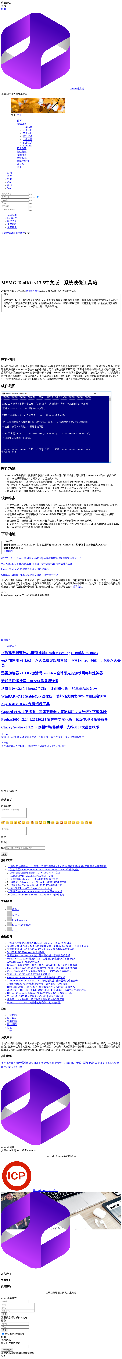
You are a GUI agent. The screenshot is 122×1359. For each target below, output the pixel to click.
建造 (102, 1063)
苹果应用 (27, 133)
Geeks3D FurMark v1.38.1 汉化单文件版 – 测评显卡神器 (29, 575)
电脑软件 (27, 127)
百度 (9, 176)
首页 (19, 120)
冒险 (85, 1062)
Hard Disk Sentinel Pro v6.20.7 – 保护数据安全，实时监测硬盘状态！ (42, 987)
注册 (3, 9)
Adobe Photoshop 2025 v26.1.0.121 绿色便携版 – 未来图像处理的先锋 (42, 980)
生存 (3, 1063)
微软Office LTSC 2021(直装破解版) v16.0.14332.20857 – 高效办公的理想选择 (46, 990)
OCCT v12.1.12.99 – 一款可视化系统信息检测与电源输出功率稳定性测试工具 (41, 558)
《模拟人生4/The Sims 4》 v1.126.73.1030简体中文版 (35, 885)
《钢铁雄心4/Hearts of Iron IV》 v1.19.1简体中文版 (34, 872)
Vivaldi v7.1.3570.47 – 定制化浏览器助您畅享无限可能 (35, 996)
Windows (27, 145)
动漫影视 (21, 158)
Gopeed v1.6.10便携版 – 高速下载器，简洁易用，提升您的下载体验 (54, 712)
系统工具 (12, 645)
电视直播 (38, 1063)
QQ (3, 848)
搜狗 (9, 185)
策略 (79, 1062)
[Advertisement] (61, 255)
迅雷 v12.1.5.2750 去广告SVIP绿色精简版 (28, 974)
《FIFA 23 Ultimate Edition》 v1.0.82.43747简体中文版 (37, 894)
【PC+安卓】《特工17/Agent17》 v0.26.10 (30, 888)
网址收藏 (12, 1018)
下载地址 (8, 551)
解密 (31, 1063)
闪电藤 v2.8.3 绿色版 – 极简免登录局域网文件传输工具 (35, 999)
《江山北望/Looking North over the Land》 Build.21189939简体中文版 (43, 869)
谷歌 (9, 179)
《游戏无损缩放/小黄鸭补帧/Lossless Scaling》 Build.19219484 (49, 653)
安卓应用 (27, 130)
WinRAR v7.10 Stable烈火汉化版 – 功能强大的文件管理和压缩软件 (53, 696)
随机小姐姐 (23, 161)
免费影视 (12, 224)
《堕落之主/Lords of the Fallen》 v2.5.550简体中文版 (35, 891)
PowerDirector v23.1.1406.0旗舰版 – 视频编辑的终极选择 (36, 977)
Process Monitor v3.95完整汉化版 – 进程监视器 (25, 569)
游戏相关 (27, 136)
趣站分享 (21, 151)
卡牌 (68, 1063)
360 (9, 188)
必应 (9, 182)
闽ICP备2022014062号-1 (45, 1190)
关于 (19, 167)
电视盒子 (27, 139)
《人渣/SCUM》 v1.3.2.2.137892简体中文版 (30, 876)
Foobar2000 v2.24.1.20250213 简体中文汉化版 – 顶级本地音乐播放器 (54, 719)
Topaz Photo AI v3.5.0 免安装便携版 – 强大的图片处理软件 (37, 983)
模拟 (10, 1066)
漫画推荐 (21, 154)
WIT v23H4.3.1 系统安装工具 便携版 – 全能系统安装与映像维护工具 (36, 563)
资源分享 (21, 124)
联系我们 (77, 586)
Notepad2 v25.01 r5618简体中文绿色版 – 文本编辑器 (34, 1002)
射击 (73, 1063)
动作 (4, 1066)
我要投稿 (12, 1021)
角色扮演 (22, 1062)
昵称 (3, 842)
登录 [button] (3, 5)
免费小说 (109, 1063)
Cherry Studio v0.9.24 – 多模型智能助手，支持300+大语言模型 (50, 727)
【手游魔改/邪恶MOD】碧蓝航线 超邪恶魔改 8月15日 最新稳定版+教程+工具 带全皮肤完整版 (57, 866)
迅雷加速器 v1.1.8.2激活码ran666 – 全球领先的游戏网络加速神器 (52, 673)
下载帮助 (12, 1015)
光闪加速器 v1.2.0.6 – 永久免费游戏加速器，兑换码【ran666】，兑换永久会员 (48, 946)
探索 (116, 1063)
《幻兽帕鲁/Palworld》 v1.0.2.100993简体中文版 (33, 879)
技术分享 (21, 148)
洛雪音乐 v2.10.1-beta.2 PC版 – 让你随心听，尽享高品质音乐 (49, 689)
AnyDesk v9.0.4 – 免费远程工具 (25, 704)
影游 (51, 1063)
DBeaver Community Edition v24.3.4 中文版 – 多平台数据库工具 (39, 993)
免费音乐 (12, 227)
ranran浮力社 (77, 88)
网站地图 (12, 1024)
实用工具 (27, 142)
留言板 (20, 164)
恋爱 (97, 1063)
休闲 (92, 1062)
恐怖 (46, 1063)
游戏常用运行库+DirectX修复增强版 (29, 681)
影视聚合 (11, 1063)
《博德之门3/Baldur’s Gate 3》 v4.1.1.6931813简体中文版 (37, 882)
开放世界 (18, 1067)
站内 (9, 172)
